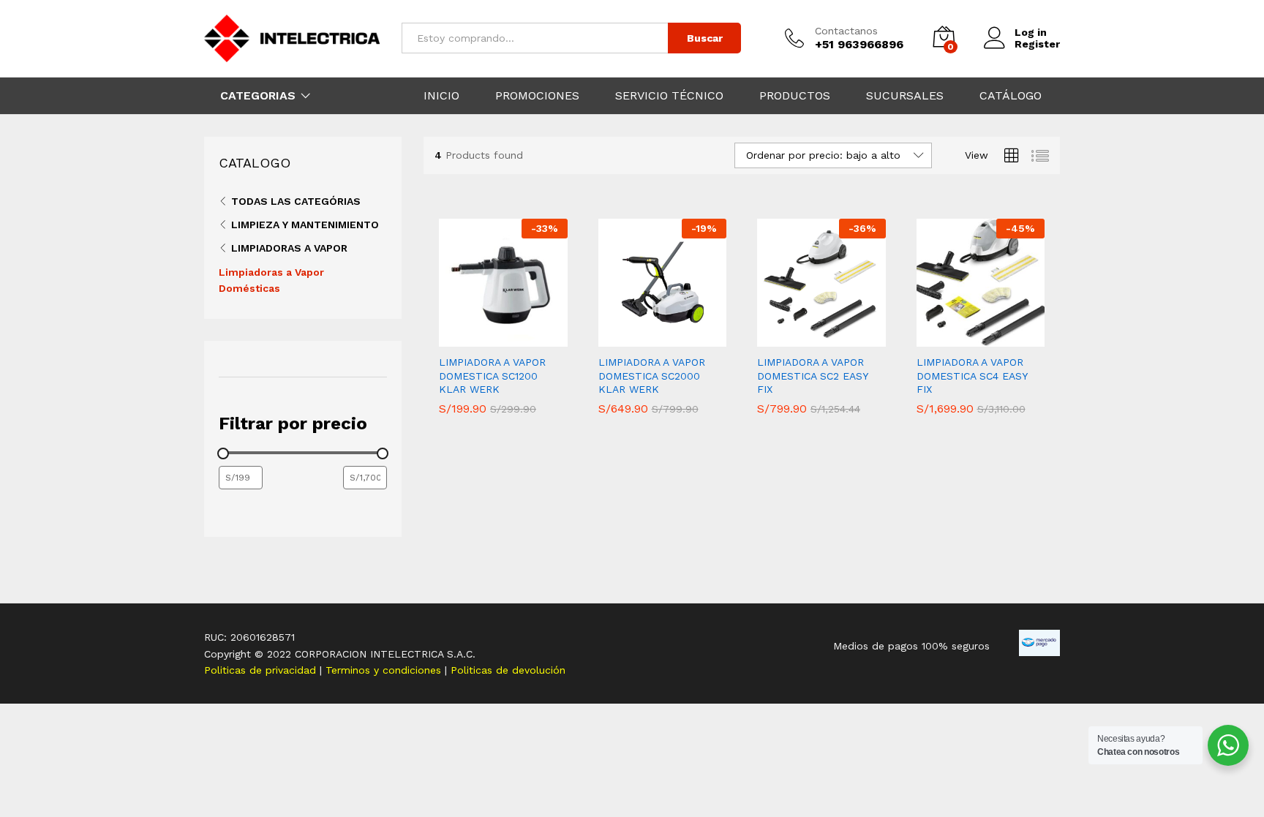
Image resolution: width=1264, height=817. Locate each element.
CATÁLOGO (1010, 96)
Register (1037, 44)
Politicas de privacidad (262, 670)
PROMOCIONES (537, 96)
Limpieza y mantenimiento (305, 224)
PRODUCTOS (794, 96)
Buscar (705, 38)
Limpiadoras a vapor (289, 248)
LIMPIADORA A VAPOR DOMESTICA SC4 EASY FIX (972, 375)
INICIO (441, 96)
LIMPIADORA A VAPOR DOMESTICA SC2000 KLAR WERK (651, 375)
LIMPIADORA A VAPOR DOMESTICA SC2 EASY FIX (812, 375)
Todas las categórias (296, 201)
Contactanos (846, 31)
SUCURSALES (905, 96)
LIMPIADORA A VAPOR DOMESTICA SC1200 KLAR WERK (492, 375)
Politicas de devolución (508, 670)
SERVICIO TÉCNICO (669, 96)
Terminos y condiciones (385, 670)
